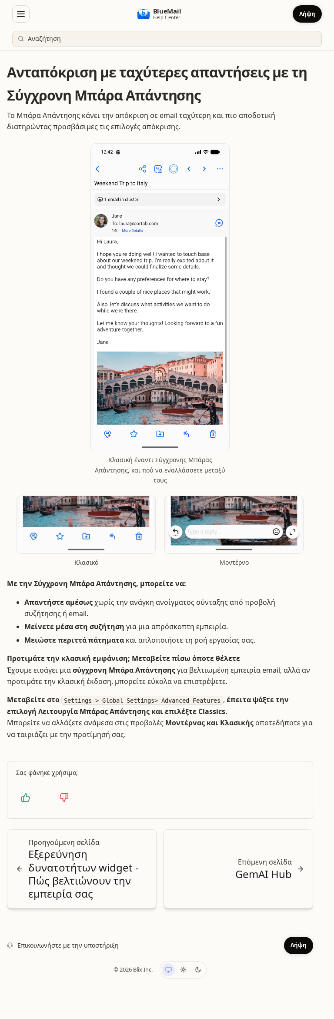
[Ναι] (25, 797)
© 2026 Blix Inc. (133, 969)
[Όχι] (63, 797)
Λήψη (307, 14)
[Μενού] (21, 14)
